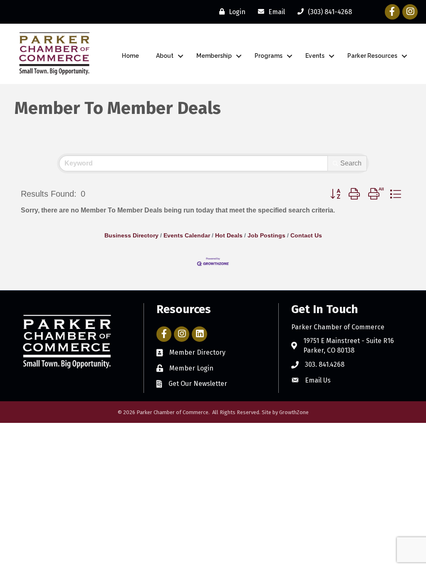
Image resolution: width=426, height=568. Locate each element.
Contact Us (306, 235)
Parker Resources (372, 55)
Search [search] (351, 163)
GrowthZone (294, 412)
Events (314, 55)
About (164, 55)
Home (130, 55)
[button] (335, 194)
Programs (268, 55)
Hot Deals (229, 235)
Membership (214, 55)
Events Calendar (186, 235)
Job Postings (266, 235)
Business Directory (131, 235)
